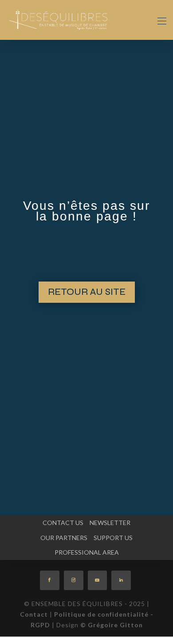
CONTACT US (63, 522)
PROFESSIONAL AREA (87, 552)
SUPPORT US (113, 537)
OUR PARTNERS (63, 537)
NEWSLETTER (110, 522)
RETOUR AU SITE (87, 291)
